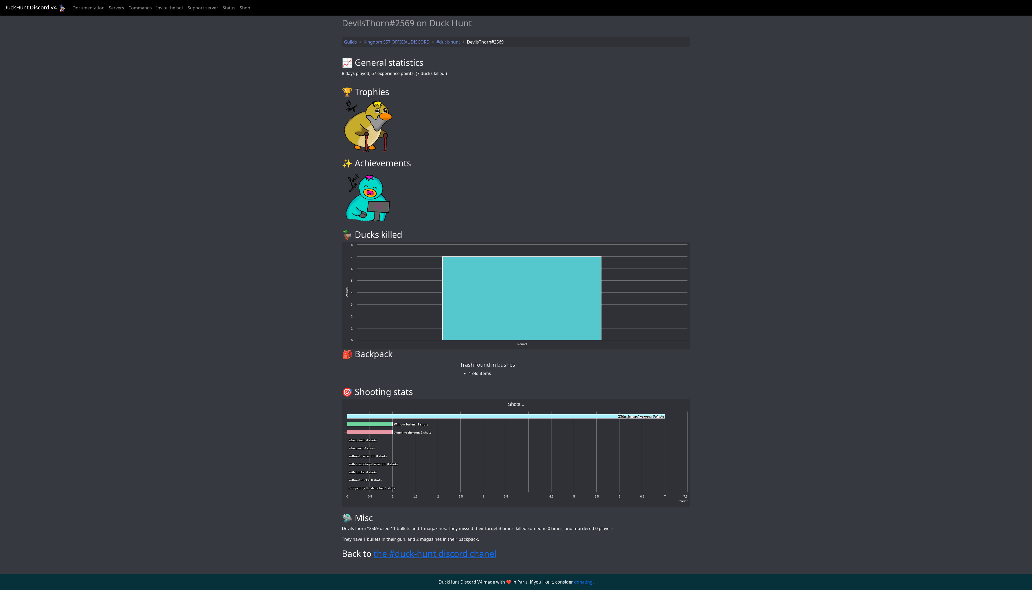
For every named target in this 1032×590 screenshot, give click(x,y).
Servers (116, 8)
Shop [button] (245, 8)
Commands (140, 8)
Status (229, 8)
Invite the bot (169, 8)
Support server (203, 8)
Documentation (89, 8)
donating (583, 582)
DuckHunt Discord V (30, 7)
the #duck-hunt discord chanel (435, 553)
